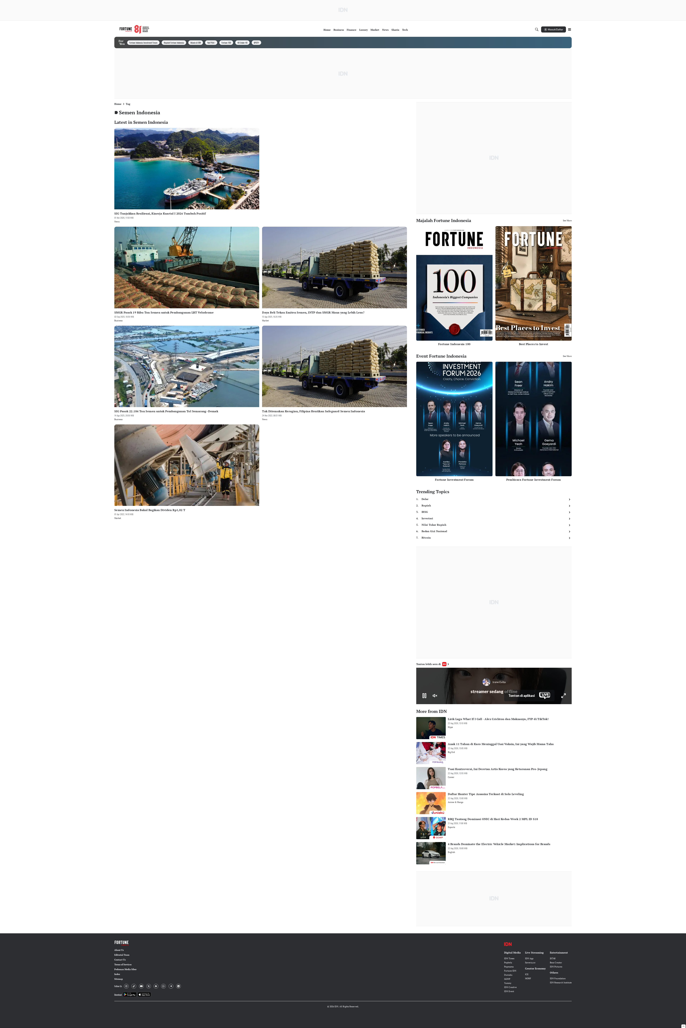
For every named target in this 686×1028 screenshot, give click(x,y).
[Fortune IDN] (134, 29)
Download (118, 994)
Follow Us (118, 986)
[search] (537, 29)
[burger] (569, 29)
